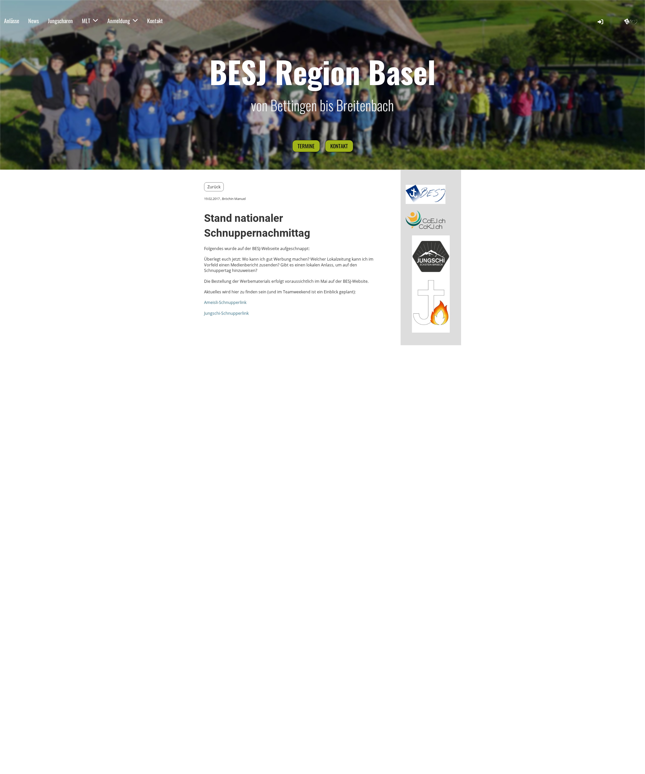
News (33, 21)
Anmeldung (118, 21)
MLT (86, 21)
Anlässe (11, 21)
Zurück (213, 187)
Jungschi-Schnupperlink (226, 313)
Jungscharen (60, 21)
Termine (306, 146)
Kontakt (155, 21)
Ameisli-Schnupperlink (225, 302)
